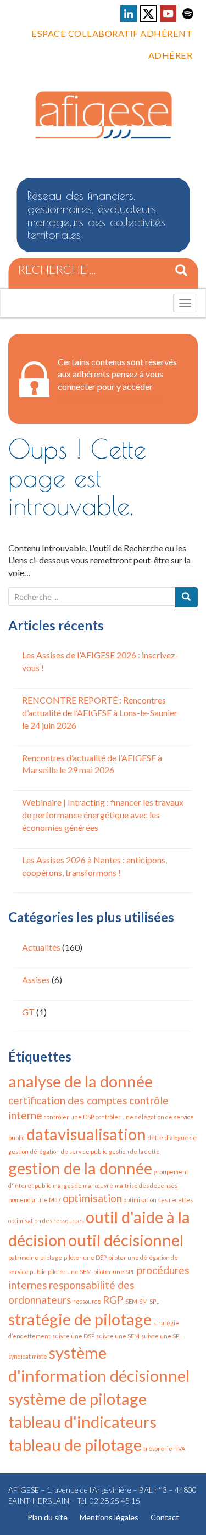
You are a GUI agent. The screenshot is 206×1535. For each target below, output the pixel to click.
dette (155, 1137)
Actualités (41, 947)
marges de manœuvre (83, 1185)
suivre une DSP (73, 1335)
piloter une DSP (85, 1257)
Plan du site (47, 1517)
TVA (179, 1448)
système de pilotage (77, 1398)
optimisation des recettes (158, 1199)
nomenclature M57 (34, 1199)
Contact (165, 1517)
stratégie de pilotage (80, 1319)
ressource (87, 1301)
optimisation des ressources (46, 1220)
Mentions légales (109, 1517)
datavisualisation (86, 1133)
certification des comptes (67, 1100)
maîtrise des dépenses (146, 1185)
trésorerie (157, 1448)
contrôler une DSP (69, 1116)
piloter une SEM (70, 1271)
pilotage (51, 1257)
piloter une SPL (114, 1271)
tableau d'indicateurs (82, 1421)
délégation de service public (68, 1151)
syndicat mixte (27, 1356)
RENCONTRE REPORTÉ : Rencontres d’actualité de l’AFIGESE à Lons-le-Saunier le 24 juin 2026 (99, 712)
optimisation (92, 1198)
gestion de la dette (134, 1151)
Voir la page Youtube (168, 13)
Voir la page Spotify (188, 13)
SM (143, 1301)
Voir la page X (148, 13)
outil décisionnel (125, 1239)
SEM (131, 1301)
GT (28, 1012)
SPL (154, 1301)
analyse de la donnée (80, 1081)
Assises (36, 979)
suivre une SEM (118, 1335)
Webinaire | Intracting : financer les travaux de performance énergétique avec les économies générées (102, 815)
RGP (113, 1299)
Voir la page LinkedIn (128, 13)
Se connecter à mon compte (109, 398)
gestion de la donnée (80, 1167)
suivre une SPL (161, 1335)
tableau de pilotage (75, 1444)
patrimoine (23, 1257)
